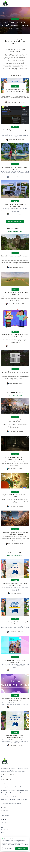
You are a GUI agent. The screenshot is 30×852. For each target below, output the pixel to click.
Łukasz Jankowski (5, 815)
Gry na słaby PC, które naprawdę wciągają (11, 803)
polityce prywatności (15, 845)
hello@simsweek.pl (7, 779)
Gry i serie (15, 416)
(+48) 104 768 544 (7, 777)
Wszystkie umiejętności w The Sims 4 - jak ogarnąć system (14, 796)
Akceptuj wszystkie (21, 848)
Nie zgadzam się (8, 848)
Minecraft (15, 19)
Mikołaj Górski (4, 813)
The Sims (15, 86)
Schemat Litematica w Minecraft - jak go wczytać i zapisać (14, 790)
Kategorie (4, 819)
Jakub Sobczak (4, 810)
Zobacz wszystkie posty (15, 231)
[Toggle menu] (27, 3)
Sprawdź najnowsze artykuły (15, 221)
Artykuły (4, 783)
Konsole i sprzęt (4, 824)
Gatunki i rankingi (5, 829)
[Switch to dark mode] (25, 3)
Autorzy (3, 807)
